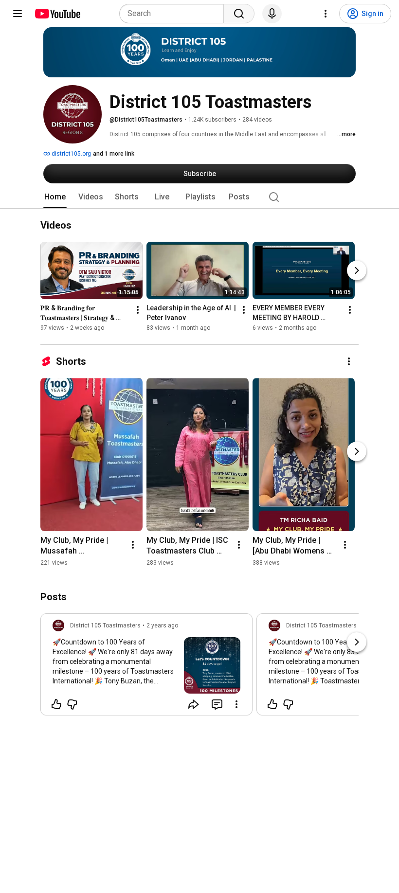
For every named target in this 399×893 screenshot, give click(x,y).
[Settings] (325, 13)
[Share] (193, 704)
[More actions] (137, 310)
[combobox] (174, 13)
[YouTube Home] (57, 13)
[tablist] (199, 197)
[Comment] (217, 704)
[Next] (356, 271)
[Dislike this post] (72, 704)
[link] (146, 667)
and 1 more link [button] (113, 153)
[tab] (55, 197)
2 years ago (162, 625)
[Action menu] (236, 704)
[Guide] (17, 13)
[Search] (238, 13)
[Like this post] (56, 704)
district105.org (70, 153)
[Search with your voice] (272, 13)
